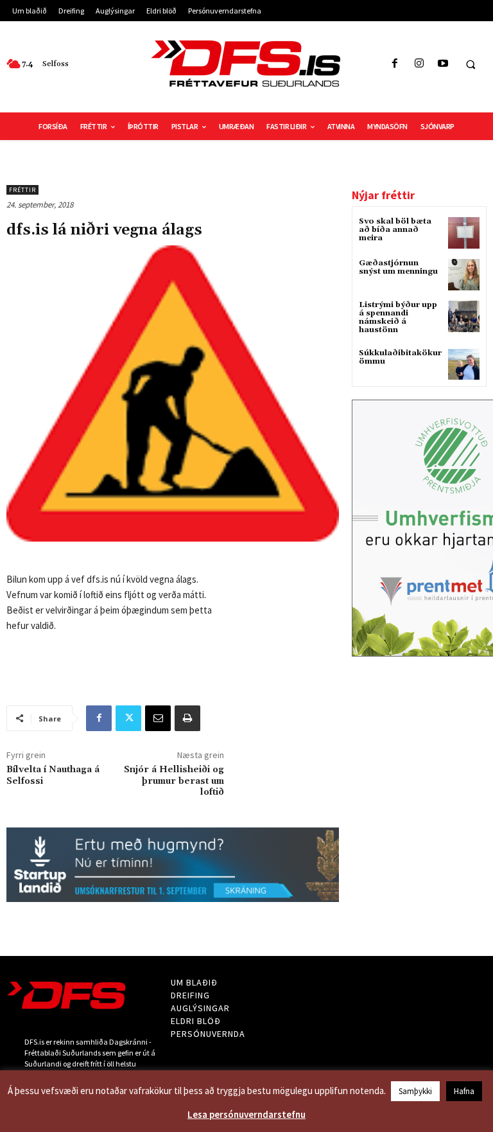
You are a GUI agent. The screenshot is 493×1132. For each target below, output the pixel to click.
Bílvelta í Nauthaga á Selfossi (52, 775)
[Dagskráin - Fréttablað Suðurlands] (246, 63)
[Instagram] (419, 64)
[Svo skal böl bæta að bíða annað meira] (464, 233)
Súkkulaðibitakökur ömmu (400, 357)
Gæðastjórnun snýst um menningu (398, 267)
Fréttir (22, 190)
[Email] (158, 718)
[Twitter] (128, 718)
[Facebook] (395, 64)
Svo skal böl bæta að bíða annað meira (395, 230)
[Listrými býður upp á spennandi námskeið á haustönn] (464, 316)
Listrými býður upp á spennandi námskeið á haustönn (398, 317)
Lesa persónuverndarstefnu (246, 1114)
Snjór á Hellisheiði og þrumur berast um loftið (174, 781)
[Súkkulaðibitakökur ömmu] (464, 364)
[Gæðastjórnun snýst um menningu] (464, 274)
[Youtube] (442, 64)
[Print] (187, 718)
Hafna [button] (464, 1091)
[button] (470, 64)
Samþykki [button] (415, 1091)
